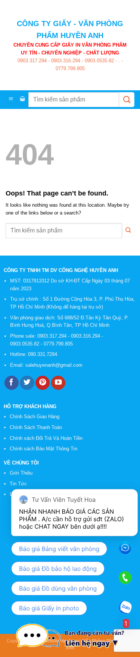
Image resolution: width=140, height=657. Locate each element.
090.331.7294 (43, 354)
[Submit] (126, 99)
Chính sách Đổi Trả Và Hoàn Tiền (46, 438)
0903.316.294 (65, 60)
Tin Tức (18, 484)
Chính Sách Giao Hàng (34, 416)
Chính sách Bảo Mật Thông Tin (43, 448)
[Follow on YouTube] (58, 383)
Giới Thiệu (21, 473)
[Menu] (11, 99)
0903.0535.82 (98, 60)
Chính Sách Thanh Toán (36, 427)
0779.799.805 (70, 68)
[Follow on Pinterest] (42, 383)
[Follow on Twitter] (27, 383)
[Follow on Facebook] (11, 383)
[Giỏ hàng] (22, 99)
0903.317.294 (32, 60)
